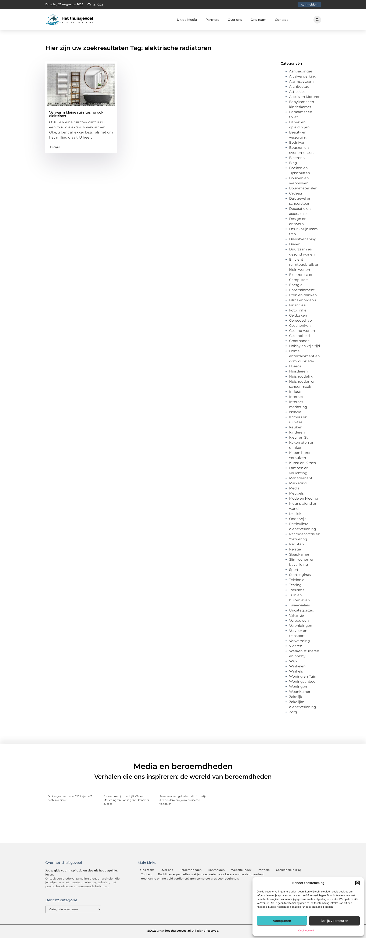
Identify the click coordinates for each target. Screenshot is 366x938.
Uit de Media (187, 20)
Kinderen (297, 432)
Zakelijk (295, 697)
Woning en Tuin (302, 676)
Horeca (295, 366)
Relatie (295, 549)
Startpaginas (300, 575)
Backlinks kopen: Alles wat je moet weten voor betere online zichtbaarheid (211, 874)
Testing (295, 585)
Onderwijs (297, 519)
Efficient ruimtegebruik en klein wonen (304, 264)
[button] (357, 883)
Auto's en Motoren (304, 97)
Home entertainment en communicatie (304, 356)
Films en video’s (302, 300)
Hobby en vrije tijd (304, 346)
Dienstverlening (302, 239)
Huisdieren (298, 371)
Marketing (298, 483)
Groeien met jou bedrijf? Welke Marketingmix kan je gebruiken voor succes (126, 800)
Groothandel (300, 341)
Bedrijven (297, 142)
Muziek (295, 514)
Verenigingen (300, 626)
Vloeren (295, 646)
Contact (281, 20)
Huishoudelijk (301, 376)
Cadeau (295, 193)
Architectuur (300, 87)
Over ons (235, 20)
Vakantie (296, 615)
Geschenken (300, 326)
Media (294, 488)
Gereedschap (300, 320)
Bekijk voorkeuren (334, 921)
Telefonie (296, 580)
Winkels (296, 671)
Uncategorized (301, 610)
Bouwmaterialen (303, 188)
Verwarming (299, 641)
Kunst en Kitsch (302, 463)
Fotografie (297, 310)
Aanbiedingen (301, 71)
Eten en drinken (303, 295)
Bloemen (297, 158)
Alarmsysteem (301, 81)
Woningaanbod (302, 682)
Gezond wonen (302, 331)
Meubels (296, 493)
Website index (241, 869)
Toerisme (297, 590)
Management (300, 478)
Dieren (295, 244)
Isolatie (295, 412)
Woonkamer (299, 692)
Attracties (297, 92)
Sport (293, 570)
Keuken (295, 427)
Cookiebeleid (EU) (288, 869)
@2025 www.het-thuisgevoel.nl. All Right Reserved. (183, 930)
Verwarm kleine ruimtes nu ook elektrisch (76, 114)
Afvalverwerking (302, 76)
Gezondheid (299, 336)
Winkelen (297, 666)
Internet (296, 397)
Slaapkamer (299, 554)
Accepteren (282, 921)
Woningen (298, 687)
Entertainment (302, 290)
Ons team (258, 20)
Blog (293, 163)
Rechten (296, 544)
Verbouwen (299, 620)
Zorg (293, 712)
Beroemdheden (190, 869)
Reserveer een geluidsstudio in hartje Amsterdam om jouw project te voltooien (182, 800)
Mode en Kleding (303, 498)
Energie (55, 147)
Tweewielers (299, 605)
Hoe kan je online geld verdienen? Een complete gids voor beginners (190, 878)
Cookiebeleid (306, 930)
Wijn (293, 661)
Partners (212, 20)
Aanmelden (216, 869)
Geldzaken (298, 315)
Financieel (297, 305)
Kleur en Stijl (299, 437)
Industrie (297, 392)
